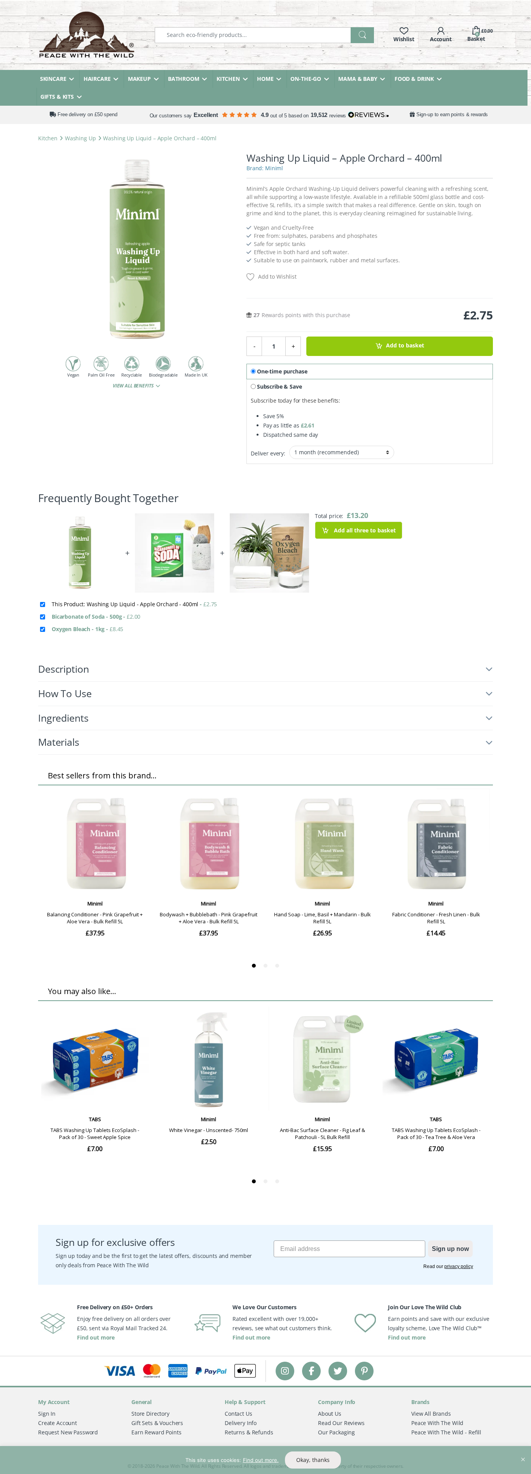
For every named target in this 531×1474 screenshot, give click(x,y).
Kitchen (48, 138)
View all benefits (133, 385)
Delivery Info (241, 1423)
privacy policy (458, 1266)
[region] (265, 1460)
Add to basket (405, 345)
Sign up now (450, 1248)
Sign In (47, 1413)
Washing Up (80, 138)
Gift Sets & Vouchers (157, 1423)
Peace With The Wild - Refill (446, 1432)
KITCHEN (228, 78)
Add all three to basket (364, 530)
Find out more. (261, 1460)
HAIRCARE (97, 78)
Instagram (285, 1371)
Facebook (311, 1371)
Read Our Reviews (341, 1423)
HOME (265, 78)
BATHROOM (183, 78)
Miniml (274, 168)
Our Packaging (336, 1432)
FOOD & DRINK (414, 78)
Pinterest (364, 1371)
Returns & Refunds (249, 1432)
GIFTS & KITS (57, 96)
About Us (329, 1413)
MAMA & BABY (357, 78)
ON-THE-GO (305, 78)
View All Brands (431, 1413)
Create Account (57, 1423)
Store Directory (150, 1413)
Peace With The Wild (437, 1423)
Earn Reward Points (156, 1432)
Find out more (96, 1337)
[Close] (523, 1452)
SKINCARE (53, 78)
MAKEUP (139, 78)
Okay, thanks (313, 1460)
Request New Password (68, 1432)
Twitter (338, 1371)
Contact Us (238, 1413)
